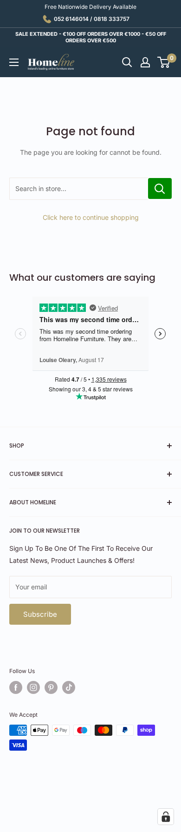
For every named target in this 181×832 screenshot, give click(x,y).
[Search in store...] (160, 188)
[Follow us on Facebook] (15, 687)
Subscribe (40, 614)
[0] (164, 62)
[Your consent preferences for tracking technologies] (166, 817)
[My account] (145, 62)
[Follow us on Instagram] (33, 687)
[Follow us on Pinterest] (51, 687)
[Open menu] (14, 62)
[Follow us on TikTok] (68, 687)
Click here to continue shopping (91, 217)
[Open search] (127, 62)
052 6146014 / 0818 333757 (91, 18)
